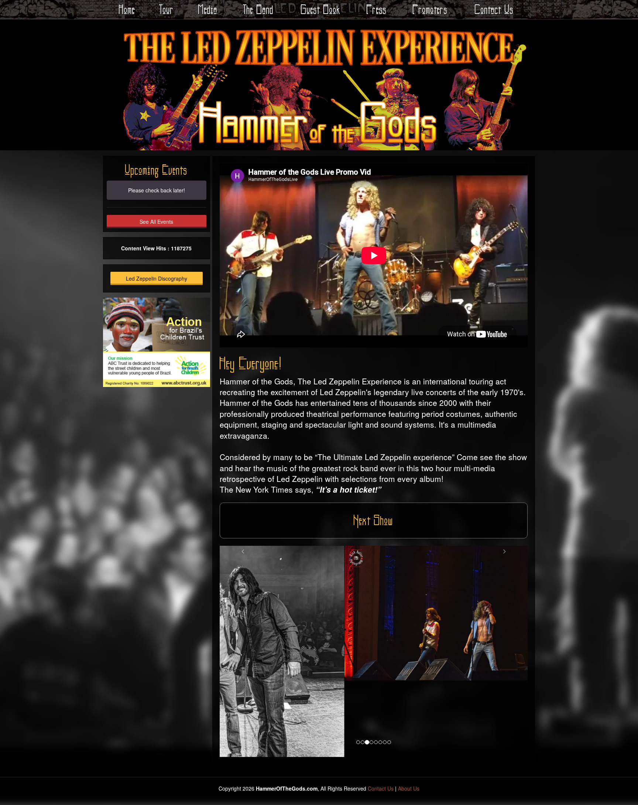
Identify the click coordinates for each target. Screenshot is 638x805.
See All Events (156, 221)
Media (207, 9)
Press (377, 9)
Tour (166, 9)
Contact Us (494, 9)
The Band (258, 9)
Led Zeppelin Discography (156, 278)
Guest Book (320, 9)
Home (127, 9)
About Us (408, 712)
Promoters (430, 9)
